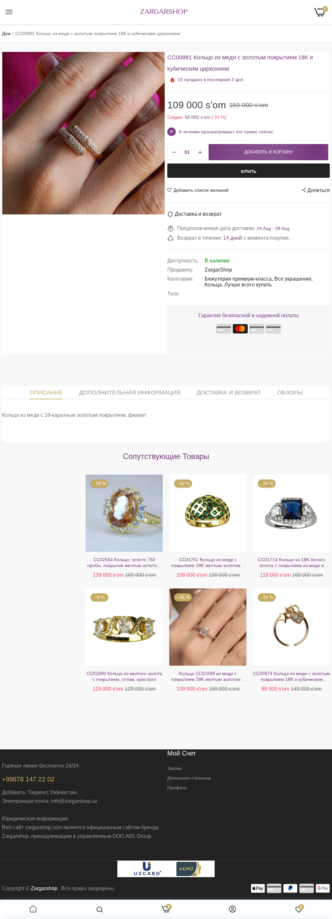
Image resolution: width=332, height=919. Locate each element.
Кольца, (214, 284)
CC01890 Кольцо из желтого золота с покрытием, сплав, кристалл (40, 676)
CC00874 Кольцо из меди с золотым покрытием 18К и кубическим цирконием (207, 676)
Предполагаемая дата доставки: (216, 228)
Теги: (173, 293)
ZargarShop (218, 269)
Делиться (318, 190)
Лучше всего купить (248, 284)
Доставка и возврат (229, 392)
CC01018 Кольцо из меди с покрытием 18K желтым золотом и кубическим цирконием (291, 676)
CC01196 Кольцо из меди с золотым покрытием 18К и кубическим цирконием (291, 562)
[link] (33, 909)
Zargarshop (44, 888)
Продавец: (180, 269)
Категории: (180, 279)
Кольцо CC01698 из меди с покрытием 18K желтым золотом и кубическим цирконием (124, 676)
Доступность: (183, 260)
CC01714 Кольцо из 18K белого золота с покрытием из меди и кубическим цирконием (208, 562)
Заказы (174, 768)
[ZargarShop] (163, 12)
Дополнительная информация (130, 392)
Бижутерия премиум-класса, (239, 279)
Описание (46, 392)
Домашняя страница (189, 777)
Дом (6, 33)
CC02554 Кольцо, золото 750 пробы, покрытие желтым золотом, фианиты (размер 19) (41, 562)
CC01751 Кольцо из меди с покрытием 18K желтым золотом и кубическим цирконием (124, 562)
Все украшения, (293, 279)
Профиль (177, 787)
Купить (248, 171)
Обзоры (290, 392)
